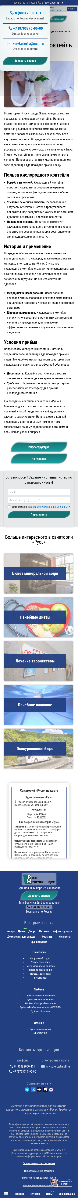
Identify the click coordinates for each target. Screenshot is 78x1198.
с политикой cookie (51, 10)
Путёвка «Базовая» (40, 1011)
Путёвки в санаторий (40, 1029)
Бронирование (39, 942)
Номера (10, 931)
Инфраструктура (38, 447)
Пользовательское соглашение (39, 1163)
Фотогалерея (40, 977)
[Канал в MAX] (51, 1090)
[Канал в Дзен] (39, 1090)
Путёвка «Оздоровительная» (40, 995)
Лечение (39, 1023)
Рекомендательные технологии (39, 1185)
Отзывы (47, 936)
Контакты (65, 936)
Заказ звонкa (57, 19)
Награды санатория (40, 973)
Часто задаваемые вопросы (40, 966)
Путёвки (39, 989)
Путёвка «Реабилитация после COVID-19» (40, 1007)
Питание (44, 931)
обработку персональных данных (50, 506)
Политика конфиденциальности (39, 1177)
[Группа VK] (33, 1090)
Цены (21, 931)
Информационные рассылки (39, 1170)
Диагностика (40, 1032)
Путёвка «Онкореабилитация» (40, 1003)
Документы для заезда (21, 936)
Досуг (31, 931)
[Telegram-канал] (27, 1090)
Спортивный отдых (40, 958)
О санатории (39, 952)
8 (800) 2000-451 (51, 2)
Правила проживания (40, 969)
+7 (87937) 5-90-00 (28, 28)
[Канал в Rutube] (45, 1090)
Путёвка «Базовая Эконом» (40, 999)
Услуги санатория (40, 962)
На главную (39, 459)
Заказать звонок (39, 896)
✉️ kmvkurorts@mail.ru (25, 43)
